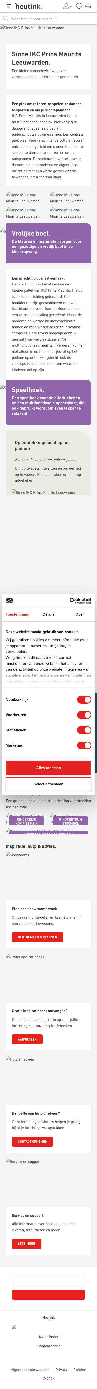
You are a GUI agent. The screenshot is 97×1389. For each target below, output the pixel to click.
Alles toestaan (48, 768)
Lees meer (26, 1243)
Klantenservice (48, 1345)
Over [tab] (79, 614)
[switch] (84, 715)
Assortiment (48, 1336)
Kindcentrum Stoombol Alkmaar (70, 823)
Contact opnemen (32, 1141)
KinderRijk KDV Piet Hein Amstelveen (26, 823)
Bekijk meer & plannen (37, 937)
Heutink (48, 1317)
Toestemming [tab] (17, 614)
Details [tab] (49, 614)
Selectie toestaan (49, 784)
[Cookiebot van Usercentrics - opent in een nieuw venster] (69, 601)
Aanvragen (27, 1039)
